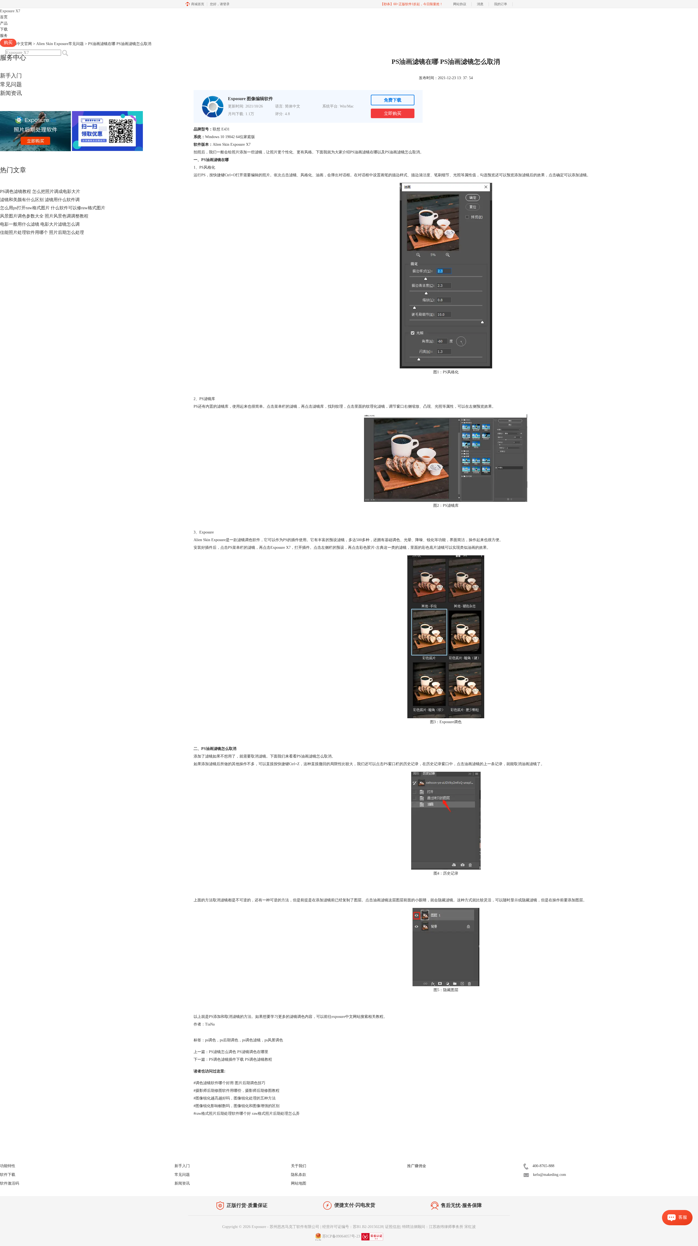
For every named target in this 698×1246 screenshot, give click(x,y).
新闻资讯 (11, 93)
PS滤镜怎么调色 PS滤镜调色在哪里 (238, 1052)
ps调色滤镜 (251, 1040)
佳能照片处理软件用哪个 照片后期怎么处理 (42, 232)
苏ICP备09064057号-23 (341, 1236)
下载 (4, 29)
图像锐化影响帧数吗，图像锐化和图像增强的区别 (236, 1106)
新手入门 (11, 76)
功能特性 (7, 1166)
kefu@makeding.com (549, 1175)
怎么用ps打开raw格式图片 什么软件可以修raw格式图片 (52, 207)
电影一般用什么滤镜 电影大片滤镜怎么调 (40, 224)
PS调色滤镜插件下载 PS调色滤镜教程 (240, 1059)
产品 (4, 23)
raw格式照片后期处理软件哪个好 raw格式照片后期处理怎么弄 (247, 1113)
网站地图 (298, 1183)
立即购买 (392, 113)
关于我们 (298, 1166)
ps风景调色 (273, 1040)
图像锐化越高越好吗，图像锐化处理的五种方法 (235, 1098)
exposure (338, 1017)
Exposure (10, 11)
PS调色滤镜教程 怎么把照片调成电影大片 (40, 191)
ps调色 (210, 1040)
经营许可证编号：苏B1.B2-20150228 (352, 1227)
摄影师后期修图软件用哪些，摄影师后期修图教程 (236, 1091)
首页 (4, 17)
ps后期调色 (229, 1040)
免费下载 (392, 100)
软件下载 (7, 1175)
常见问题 (11, 84)
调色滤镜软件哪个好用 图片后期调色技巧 (229, 1083)
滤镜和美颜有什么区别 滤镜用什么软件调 (40, 199)
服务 (4, 36)
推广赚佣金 (416, 1166)
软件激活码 (9, 1183)
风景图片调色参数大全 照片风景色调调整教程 (44, 216)
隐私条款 (298, 1175)
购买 (8, 42)
